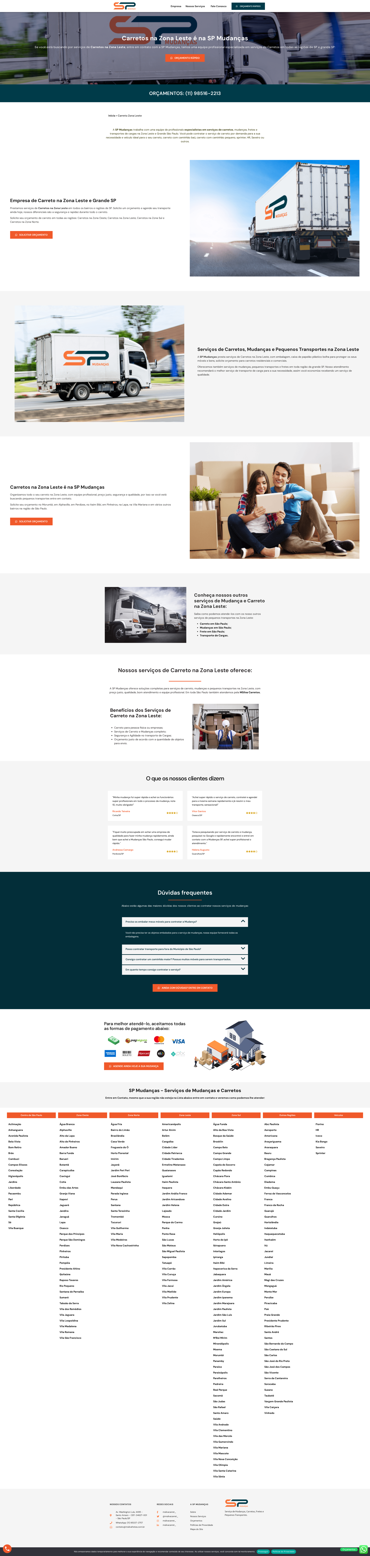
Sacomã (218, 1395)
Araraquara (271, 1147)
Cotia (63, 1182)
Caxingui (65, 1176)
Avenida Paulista (18, 1135)
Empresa (176, 6)
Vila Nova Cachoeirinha (125, 1245)
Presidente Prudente (276, 1320)
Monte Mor (270, 1291)
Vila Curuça (169, 1274)
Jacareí (268, 1251)
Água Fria (116, 1124)
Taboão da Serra (69, 1303)
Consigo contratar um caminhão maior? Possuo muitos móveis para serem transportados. (178, 959)
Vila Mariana (220, 1447)
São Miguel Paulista (173, 1251)
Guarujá (269, 1210)
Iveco (319, 1135)
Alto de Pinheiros (70, 1141)
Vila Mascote (221, 1453)
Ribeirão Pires (272, 1326)
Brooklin (218, 1141)
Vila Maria (117, 1234)
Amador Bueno (68, 1147)
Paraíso (217, 1366)
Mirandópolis (221, 1343)
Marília (268, 1268)
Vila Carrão (168, 1268)
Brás (11, 1153)
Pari (10, 1199)
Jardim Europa (222, 1291)
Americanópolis (171, 1124)
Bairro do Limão (120, 1130)
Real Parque (220, 1389)
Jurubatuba (220, 1326)
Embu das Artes (69, 1187)
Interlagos (219, 1251)
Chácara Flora (221, 1176)
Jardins (12, 1182)
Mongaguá (270, 1285)
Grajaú (217, 1222)
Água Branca (67, 1124)
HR (317, 1130)
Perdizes (65, 1245)
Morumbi (218, 1355)
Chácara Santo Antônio (227, 1182)
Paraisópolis (220, 1372)
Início (111, 115)
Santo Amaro (221, 1413)
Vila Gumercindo (223, 1441)
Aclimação (14, 1124)
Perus (114, 1199)
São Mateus (169, 1245)
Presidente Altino (70, 1268)
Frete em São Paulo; (212, 631)
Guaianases (169, 1170)
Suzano (268, 1389)
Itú (266, 1245)
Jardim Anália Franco (174, 1193)
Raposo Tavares (69, 1280)
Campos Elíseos (17, 1164)
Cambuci (13, 1159)
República (14, 1205)
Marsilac (218, 1332)
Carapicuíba (67, 1170)
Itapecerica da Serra (225, 1268)
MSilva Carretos (250, 692)
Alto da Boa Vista (223, 1130)
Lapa (62, 1222)
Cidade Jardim (222, 1210)
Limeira (268, 1262)
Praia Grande (272, 1314)
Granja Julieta (221, 1228)
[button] (185, 922)
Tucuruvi (116, 1222)
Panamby (218, 1361)
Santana (116, 1205)
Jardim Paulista (222, 1309)
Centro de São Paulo (31, 1115)
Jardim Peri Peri (120, 1170)
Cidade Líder (169, 1147)
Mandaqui (117, 1187)
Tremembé (117, 1216)
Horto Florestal (119, 1153)
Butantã (64, 1164)
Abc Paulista (271, 1124)
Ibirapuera (219, 1245)
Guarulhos (270, 1216)
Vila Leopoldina (69, 1320)
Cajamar (269, 1164)
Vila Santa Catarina (224, 1470)
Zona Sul (236, 1115)
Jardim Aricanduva (173, 1199)
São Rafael (219, 1407)
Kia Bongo (321, 1141)
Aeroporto (270, 1130)
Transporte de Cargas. (214, 635)
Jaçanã (115, 1164)
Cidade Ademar (222, 1193)
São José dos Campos (277, 1366)
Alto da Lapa (67, 1135)
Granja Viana (67, 1193)
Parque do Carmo (172, 1222)
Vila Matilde (169, 1291)
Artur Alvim (169, 1130)
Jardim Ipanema (223, 1297)
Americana (270, 1135)
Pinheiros (65, 1251)
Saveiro (320, 1147)
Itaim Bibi (219, 1262)
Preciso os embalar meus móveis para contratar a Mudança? (161, 921)
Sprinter (320, 1153)
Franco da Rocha (274, 1205)
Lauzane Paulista (121, 1182)
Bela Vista (14, 1141)
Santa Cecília (16, 1210)
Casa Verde (118, 1141)
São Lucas (168, 1239)
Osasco (64, 1228)
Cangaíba (167, 1141)
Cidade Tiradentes (173, 1159)
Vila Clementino (222, 1430)
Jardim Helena (170, 1205)
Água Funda (220, 1124)
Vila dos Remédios (70, 1309)
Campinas (270, 1170)
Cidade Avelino (222, 1199)
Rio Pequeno (67, 1285)
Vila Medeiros (119, 1239)
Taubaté (269, 1395)
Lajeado (167, 1210)
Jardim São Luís (222, 1314)
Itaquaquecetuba (274, 1234)
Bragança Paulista (275, 1159)
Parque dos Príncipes (72, 1234)
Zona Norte (134, 1115)
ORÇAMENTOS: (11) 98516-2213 (185, 93)
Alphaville (66, 1130)
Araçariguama (272, 1141)
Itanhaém (270, 1239)
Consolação (15, 1170)
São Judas (219, 1401)
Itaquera (167, 1187)
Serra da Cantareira (276, 1378)
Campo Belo (220, 1147)
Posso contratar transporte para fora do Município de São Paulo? (163, 949)
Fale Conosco (218, 6)
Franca (268, 1199)
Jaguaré (64, 1205)
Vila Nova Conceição (225, 1459)
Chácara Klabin (222, 1187)
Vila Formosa (169, 1280)
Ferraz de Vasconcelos (277, 1193)
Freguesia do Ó (119, 1147)
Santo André (271, 1332)
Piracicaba (270, 1303)
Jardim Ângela (221, 1285)
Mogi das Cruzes (274, 1280)
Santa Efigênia (16, 1216)
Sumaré (64, 1297)
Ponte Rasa (168, 1234)
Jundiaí (268, 1257)
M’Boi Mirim (220, 1337)
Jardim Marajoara (223, 1303)
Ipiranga (218, 1257)
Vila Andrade (221, 1424)
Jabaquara (219, 1274)
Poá (266, 1309)
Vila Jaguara (67, 1314)
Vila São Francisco (70, 1337)
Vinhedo (269, 1413)
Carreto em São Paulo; (214, 623)
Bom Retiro (14, 1147)
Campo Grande (222, 1153)
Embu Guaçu (271, 1187)
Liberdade (14, 1187)
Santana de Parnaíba (72, 1291)
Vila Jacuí (168, 1285)
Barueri (64, 1159)
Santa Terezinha (120, 1210)
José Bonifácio (119, 1176)
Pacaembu (14, 1193)
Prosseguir (263, 1551)
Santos (268, 1337)
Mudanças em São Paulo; (216, 627)
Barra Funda (67, 1153)
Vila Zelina (168, 1303)
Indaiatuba (270, 1228)
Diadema (269, 1182)
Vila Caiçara (271, 1407)
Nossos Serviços (195, 6)
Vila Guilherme (120, 1228)
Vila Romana (67, 1332)
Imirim (115, 1159)
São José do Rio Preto (277, 1361)
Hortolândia (271, 1222)
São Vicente (271, 1372)
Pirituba (64, 1257)
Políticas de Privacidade (284, 1551)
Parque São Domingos (72, 1239)
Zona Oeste (82, 1115)
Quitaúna (65, 1274)
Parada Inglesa (119, 1193)
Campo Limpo (221, 1159)
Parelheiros (220, 1378)
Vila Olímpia (220, 1465)
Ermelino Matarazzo (173, 1164)
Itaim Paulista (170, 1182)
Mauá (267, 1274)
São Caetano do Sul (275, 1349)
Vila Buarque (16, 1228)
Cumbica (269, 1176)
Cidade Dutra (221, 1205)
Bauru (267, 1153)
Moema (217, 1349)
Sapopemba (169, 1257)
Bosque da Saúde (223, 1135)
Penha (165, 1228)
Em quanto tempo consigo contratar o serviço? (153, 969)
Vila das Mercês (222, 1436)
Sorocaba (270, 1384)
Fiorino (320, 1124)
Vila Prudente (170, 1297)
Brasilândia (117, 1135)
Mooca (166, 1216)
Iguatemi (167, 1176)
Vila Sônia (219, 1476)
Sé (9, 1222)
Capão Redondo (222, 1170)
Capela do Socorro (224, 1164)
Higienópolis (15, 1176)
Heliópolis (219, 1234)
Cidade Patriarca (172, 1153)
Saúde (217, 1418)
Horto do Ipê (220, 1239)
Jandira (64, 1210)
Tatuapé (167, 1262)
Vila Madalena (68, 1326)
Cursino (217, 1216)
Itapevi (64, 1199)
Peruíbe (268, 1297)
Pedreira (218, 1384)
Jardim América (222, 1280)
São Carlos (270, 1355)
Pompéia (65, 1262)
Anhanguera (15, 1130)
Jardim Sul (219, 1320)
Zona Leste (185, 1115)
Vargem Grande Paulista (278, 1401)
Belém (166, 1135)
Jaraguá (64, 1216)
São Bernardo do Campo (278, 1343)
